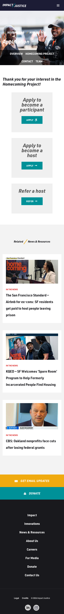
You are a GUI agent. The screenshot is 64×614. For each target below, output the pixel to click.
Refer (30, 201)
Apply (30, 120)
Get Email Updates (34, 481)
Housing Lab (15, 32)
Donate (34, 493)
